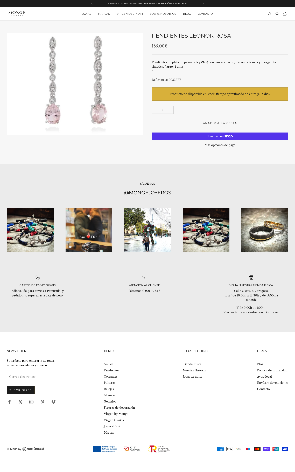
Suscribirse (20, 390)
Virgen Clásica (114, 420)
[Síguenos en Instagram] (31, 402)
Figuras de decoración (119, 407)
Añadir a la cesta (220, 123)
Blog (187, 13)
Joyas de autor (193, 376)
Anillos (108, 364)
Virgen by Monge (116, 413)
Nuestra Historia (194, 370)
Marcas (104, 13)
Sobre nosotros (163, 13)
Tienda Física (192, 364)
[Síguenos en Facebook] (9, 402)
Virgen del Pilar (130, 13)
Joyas (86, 13)
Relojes (109, 389)
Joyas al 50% (112, 426)
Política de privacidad (272, 370)
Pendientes (111, 370)
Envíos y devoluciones (272, 382)
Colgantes (110, 376)
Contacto (205, 13)
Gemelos (110, 401)
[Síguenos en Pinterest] (42, 402)
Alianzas (109, 395)
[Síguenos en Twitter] (20, 402)
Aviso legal (264, 376)
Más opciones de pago (220, 145)
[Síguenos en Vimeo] (53, 402)
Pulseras (109, 382)
